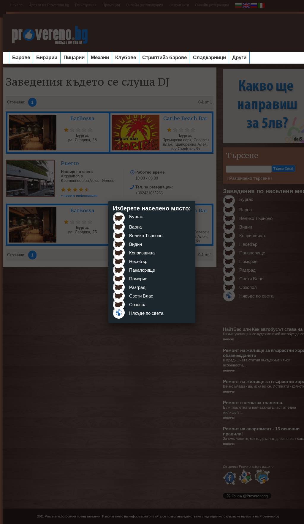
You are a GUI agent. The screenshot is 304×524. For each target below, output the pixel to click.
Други (239, 57)
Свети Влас (141, 295)
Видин (135, 244)
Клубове (125, 57)
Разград (137, 287)
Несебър (138, 261)
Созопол (138, 304)
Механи (100, 57)
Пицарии (74, 57)
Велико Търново (145, 235)
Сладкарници (209, 57)
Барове (21, 57)
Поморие (138, 278)
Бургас (136, 216)
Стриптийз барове (164, 57)
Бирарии (46, 57)
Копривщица (142, 252)
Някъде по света (146, 313)
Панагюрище (142, 270)
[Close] (195, 200)
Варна (135, 226)
